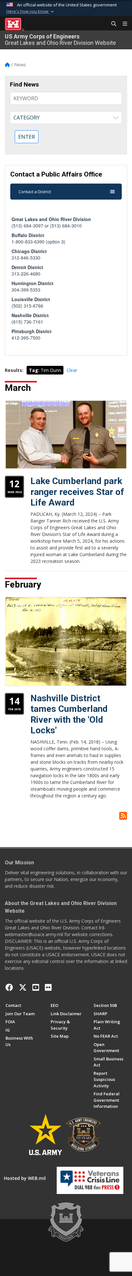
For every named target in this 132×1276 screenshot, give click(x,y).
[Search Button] (111, 24)
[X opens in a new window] (23, 987)
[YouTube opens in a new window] (35, 987)
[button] (30, 11)
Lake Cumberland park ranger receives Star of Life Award (77, 492)
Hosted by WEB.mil (25, 1178)
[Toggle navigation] (122, 24)
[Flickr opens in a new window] (48, 987)
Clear (72, 370)
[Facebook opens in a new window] (9, 987)
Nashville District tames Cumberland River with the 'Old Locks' (69, 714)
